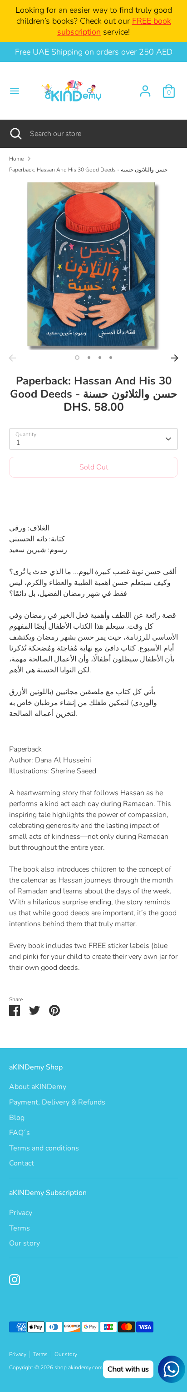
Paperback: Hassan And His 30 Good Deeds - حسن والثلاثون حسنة (88, 169)
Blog (17, 1118)
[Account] (145, 87)
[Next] (175, 358)
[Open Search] (15, 133)
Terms (19, 1228)
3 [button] (99, 357)
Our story (24, 1243)
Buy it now (93, 494)
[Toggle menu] (14, 91)
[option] (93, 265)
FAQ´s (19, 1133)
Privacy (20, 1213)
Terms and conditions (44, 1148)
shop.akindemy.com (78, 1367)
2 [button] (89, 357)
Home (16, 158)
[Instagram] (14, 1279)
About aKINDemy (37, 1087)
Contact (21, 1163)
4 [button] (110, 357)
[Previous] (12, 358)
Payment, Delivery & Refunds (57, 1102)
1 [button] (77, 357)
